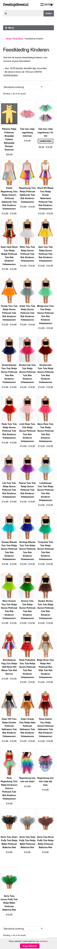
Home (8, 38)
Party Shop (18, 38)
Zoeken (48, 13)
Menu (11, 27)
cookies (44, 941)
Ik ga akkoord (30, 946)
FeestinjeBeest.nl (15, 4)
